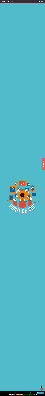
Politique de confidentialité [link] (29, 394)
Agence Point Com (7, 1)
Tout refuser (12, 394)
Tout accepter (40, 392)
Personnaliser (19, 394)
